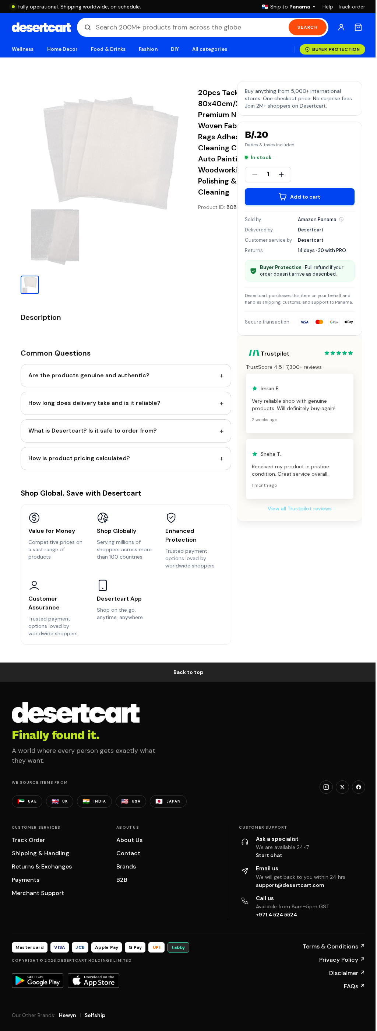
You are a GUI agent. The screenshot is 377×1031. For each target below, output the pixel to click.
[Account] (341, 27)
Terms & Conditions (334, 946)
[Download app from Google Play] (37, 980)
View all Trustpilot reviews (300, 508)
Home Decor (62, 49)
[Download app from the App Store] (93, 980)
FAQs (354, 986)
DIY (175, 49)
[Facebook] (358, 787)
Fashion (148, 49)
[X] (342, 787)
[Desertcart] (41, 27)
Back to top (188, 672)
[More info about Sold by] (341, 219)
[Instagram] (326, 787)
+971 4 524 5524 (276, 914)
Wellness (23, 49)
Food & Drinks (108, 49)
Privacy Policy (342, 960)
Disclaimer (347, 973)
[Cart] (358, 27)
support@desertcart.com (290, 885)
